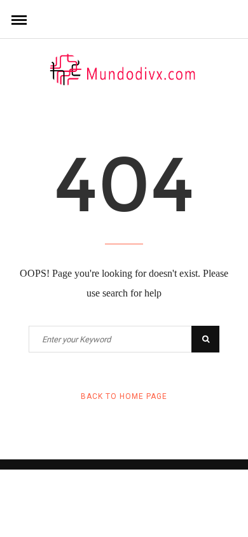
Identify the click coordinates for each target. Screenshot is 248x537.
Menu (19, 19)
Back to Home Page (124, 396)
